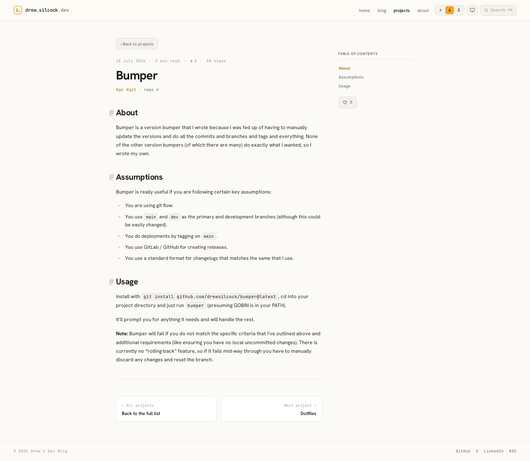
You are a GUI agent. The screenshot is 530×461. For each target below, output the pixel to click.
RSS (513, 451)
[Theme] (472, 10)
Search (502, 10)
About (344, 68)
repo (149, 89)
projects (402, 10)
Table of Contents (358, 53)
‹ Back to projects (137, 44)
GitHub (463, 451)
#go (119, 89)
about (423, 10)
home (364, 10)
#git (131, 89)
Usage (345, 86)
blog (382, 10)
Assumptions (351, 77)
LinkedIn (494, 451)
